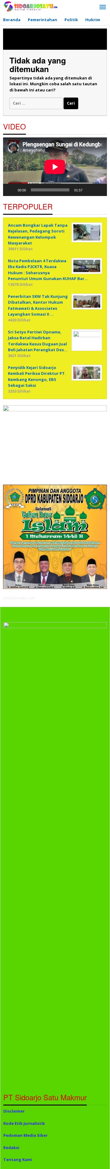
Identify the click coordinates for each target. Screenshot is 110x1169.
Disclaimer (14, 1111)
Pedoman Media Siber (25, 1135)
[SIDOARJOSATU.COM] (30, 6)
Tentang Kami (17, 1159)
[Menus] (102, 7)
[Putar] (11, 190)
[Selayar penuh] (99, 190)
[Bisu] (89, 190)
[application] (55, 166)
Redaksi (11, 1147)
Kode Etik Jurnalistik (24, 1123)
